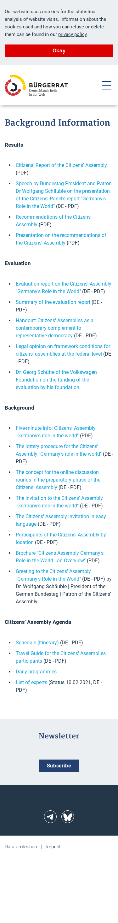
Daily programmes (36, 672)
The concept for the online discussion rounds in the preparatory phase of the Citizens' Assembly (58, 479)
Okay (59, 51)
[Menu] (106, 85)
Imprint (53, 846)
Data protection (21, 846)
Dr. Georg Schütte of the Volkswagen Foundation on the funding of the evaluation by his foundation (56, 379)
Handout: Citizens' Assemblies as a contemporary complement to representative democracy (54, 328)
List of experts (31, 682)
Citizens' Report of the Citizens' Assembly (61, 165)
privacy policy (72, 34)
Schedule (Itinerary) (37, 643)
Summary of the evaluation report (53, 302)
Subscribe (59, 766)
